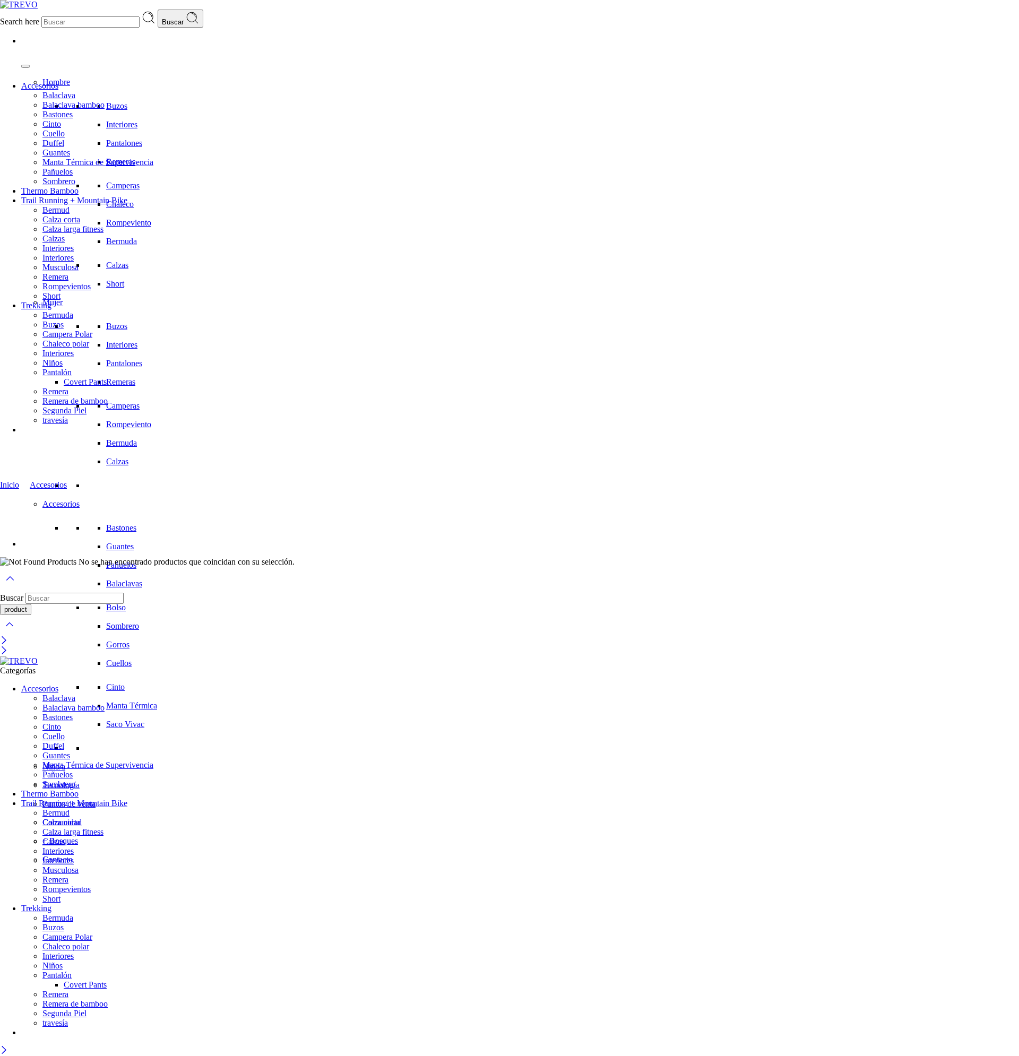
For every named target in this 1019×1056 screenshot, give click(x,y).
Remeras (120, 381)
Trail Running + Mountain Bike (74, 200)
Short (115, 283)
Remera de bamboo (75, 400)
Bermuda (121, 241)
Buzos (116, 105)
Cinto (115, 686)
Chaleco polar (65, 343)
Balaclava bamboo (73, 104)
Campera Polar (67, 334)
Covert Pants (85, 381)
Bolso (116, 607)
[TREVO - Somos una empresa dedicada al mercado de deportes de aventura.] (19, 4)
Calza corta (61, 219)
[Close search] (9, 631)
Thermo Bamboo (50, 190)
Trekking (36, 305)
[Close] (4, 641)
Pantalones (124, 143)
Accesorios (61, 503)
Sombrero (122, 625)
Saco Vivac (125, 724)
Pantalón (57, 372)
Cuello (53, 133)
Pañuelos (57, 171)
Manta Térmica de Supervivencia (97, 162)
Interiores (121, 124)
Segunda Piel (64, 410)
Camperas (123, 185)
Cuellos (119, 663)
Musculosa (60, 267)
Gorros (117, 644)
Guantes (120, 546)
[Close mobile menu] (4, 651)
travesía (55, 420)
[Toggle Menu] (25, 66)
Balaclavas (124, 583)
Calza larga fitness (72, 228)
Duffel (53, 143)
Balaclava (58, 95)
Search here (20, 21)
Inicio (9, 484)
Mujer (52, 302)
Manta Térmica (131, 705)
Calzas (117, 265)
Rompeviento (128, 222)
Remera (55, 276)
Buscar (174, 22)
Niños (52, 362)
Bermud (56, 209)
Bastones (121, 527)
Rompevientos (66, 286)
